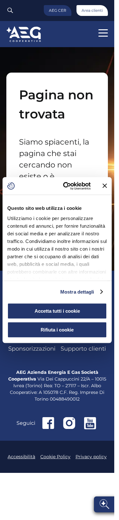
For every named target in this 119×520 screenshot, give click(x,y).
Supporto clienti (83, 348)
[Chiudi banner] (104, 186)
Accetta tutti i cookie (57, 311)
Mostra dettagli (77, 292)
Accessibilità (21, 456)
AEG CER (57, 10)
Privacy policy (91, 456)
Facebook (48, 423)
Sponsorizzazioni (32, 348)
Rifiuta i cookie (57, 329)
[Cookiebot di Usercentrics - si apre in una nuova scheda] (67, 186)
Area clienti (92, 10)
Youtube (90, 423)
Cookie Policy (55, 456)
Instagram (69, 423)
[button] (103, 33)
